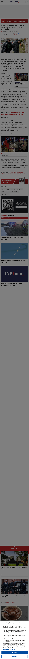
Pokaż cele (14, 656)
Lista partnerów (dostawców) (9, 649)
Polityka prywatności (19, 638)
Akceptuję (14, 652)
